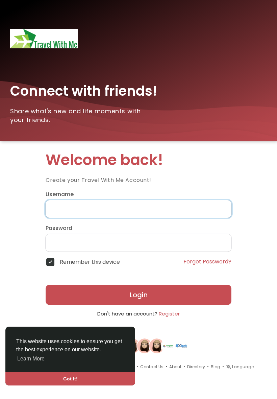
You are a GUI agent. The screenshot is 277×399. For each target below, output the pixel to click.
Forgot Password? (207, 261)
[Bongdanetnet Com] (168, 345)
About (175, 367)
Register (169, 313)
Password (59, 228)
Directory (196, 367)
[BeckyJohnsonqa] (156, 345)
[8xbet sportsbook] (181, 345)
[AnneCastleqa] (144, 345)
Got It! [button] (70, 378)
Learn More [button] (31, 358)
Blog (215, 367)
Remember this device (90, 262)
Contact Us (151, 367)
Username (60, 194)
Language (242, 367)
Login (139, 295)
